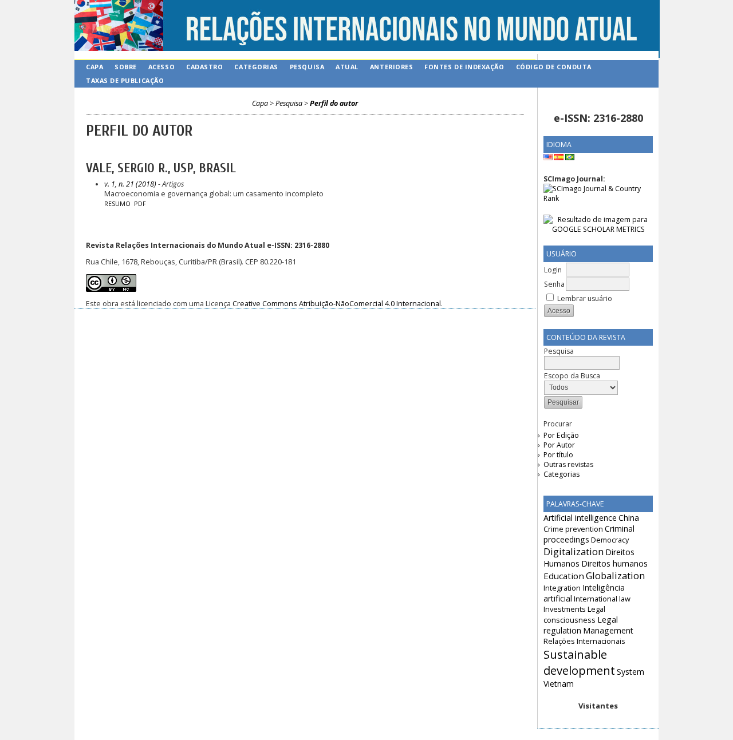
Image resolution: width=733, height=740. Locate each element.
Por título (558, 455)
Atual (347, 66)
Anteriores (391, 66)
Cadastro (204, 66)
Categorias (561, 474)
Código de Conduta (554, 66)
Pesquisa (307, 66)
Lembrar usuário (584, 298)
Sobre (126, 66)
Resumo (117, 204)
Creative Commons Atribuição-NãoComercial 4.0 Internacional (336, 303)
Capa (94, 66)
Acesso (161, 66)
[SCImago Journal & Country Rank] (598, 198)
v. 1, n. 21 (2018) (130, 184)
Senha (554, 284)
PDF (140, 204)
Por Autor (559, 445)
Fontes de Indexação (464, 66)
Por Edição (561, 435)
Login (553, 270)
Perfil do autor (334, 103)
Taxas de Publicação (125, 80)
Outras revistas (568, 464)
